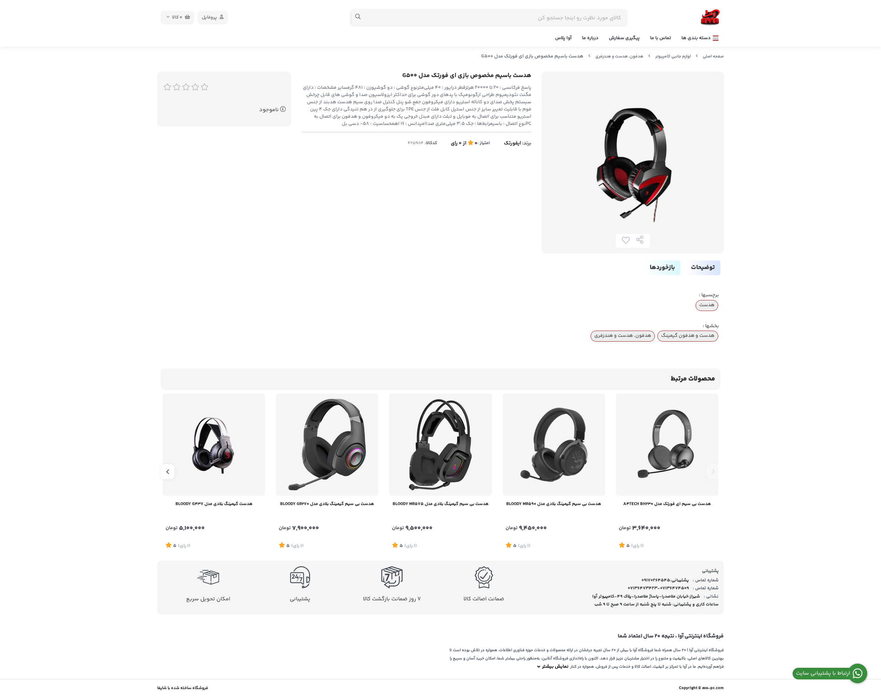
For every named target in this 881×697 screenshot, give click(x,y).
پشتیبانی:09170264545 (665, 580)
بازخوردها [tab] (662, 267)
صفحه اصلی (713, 56)
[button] (713, 471)
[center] (358, 17)
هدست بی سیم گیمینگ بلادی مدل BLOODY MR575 (441, 504)
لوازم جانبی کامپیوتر (673, 56)
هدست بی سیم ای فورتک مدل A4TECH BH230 (667, 504)
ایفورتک (512, 143)
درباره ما (590, 38)
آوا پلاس (563, 38)
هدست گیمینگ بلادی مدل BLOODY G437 (214, 504)
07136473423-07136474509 (658, 588)
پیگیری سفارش (624, 38)
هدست (706, 305)
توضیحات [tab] (703, 267)
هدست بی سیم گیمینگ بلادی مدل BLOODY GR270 (327, 504)
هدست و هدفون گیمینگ (687, 336)
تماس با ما (660, 38)
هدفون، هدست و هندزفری (619, 56)
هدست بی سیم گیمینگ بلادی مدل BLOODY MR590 (553, 504)
